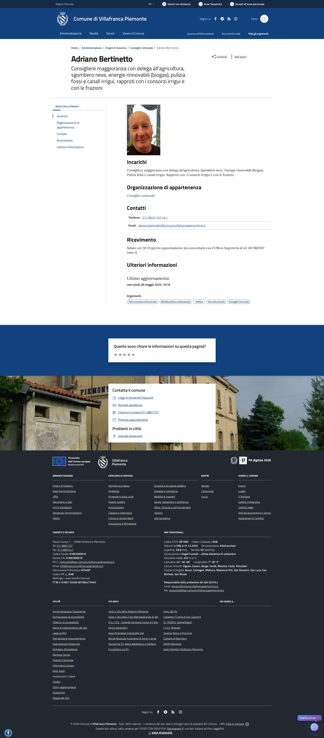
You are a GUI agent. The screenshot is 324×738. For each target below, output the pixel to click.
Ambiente (113, 491)
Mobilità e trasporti (164, 497)
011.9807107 (65, 546)
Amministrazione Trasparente (69, 611)
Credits (56, 682)
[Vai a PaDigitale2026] (250, 460)
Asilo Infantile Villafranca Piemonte (183, 649)
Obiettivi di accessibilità (66, 622)
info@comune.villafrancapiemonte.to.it (81, 566)
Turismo (158, 513)
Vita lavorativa (162, 518)
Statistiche (59, 693)
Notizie (205, 486)
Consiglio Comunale (141, 48)
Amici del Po (170, 611)
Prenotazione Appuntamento (69, 638)
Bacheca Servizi (61, 655)
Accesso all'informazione (200, 34)
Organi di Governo (115, 48)
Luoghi (242, 491)
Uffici (55, 497)
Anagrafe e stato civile (120, 497)
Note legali (59, 671)
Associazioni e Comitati (251, 518)
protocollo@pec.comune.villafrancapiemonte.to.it (87, 562)
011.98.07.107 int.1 (155, 217)
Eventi (242, 486)
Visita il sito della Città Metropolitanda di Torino (134, 617)
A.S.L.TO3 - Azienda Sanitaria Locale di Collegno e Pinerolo (141, 622)
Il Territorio (244, 497)
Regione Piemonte (65, 4)
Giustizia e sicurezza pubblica (170, 486)
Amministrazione (92, 48)
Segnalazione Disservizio (66, 644)
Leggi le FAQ (60, 633)
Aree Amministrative (64, 491)
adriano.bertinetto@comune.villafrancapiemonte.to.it (171, 225)
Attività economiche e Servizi (254, 513)
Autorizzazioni (116, 507)
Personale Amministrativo (67, 513)
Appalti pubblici (116, 502)
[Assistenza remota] (247, 724)
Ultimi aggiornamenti (64, 687)
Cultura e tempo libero (120, 518)
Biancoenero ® (175, 729)
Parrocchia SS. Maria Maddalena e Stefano (132, 644)
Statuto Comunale (63, 660)
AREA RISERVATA (162, 733)
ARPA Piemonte (172, 644)
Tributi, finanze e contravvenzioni (172, 507)
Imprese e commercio (166, 491)
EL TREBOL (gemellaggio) (177, 622)
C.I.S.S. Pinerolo (171, 628)
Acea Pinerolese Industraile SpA (126, 633)
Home (74, 48)
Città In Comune (235, 724)
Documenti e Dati (62, 502)
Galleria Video (245, 507)
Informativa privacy (63, 665)
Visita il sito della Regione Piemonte (128, 611)
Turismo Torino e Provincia (177, 633)
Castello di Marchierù (175, 638)
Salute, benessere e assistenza (171, 502)
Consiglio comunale (141, 196)
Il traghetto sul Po (118, 649)
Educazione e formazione (122, 524)
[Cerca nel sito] (264, 19)
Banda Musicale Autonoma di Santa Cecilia (132, 638)
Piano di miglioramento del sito (70, 628)
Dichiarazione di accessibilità (68, 617)
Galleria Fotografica (249, 502)
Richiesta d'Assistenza (65, 649)
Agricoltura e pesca (119, 486)
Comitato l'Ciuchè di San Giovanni (182, 617)
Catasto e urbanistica (120, 513)
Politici (56, 518)
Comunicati (207, 491)
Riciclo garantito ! (118, 628)
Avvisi (204, 497)
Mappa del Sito (61, 698)
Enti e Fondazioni (62, 507)
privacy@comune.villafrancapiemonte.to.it (195, 586)
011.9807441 (65, 550)
